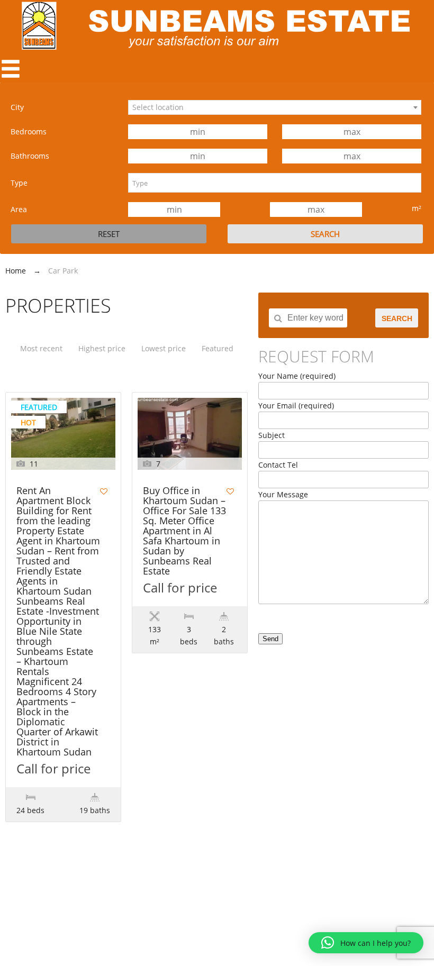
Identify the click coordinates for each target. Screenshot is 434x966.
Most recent (41, 348)
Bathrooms (30, 156)
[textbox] (275, 183)
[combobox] (274, 107)
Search (397, 318)
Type (19, 183)
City (17, 107)
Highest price (101, 348)
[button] (366, 942)
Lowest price (163, 348)
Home (15, 271)
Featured (217, 348)
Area (19, 209)
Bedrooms (29, 131)
